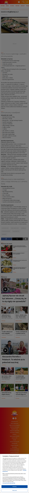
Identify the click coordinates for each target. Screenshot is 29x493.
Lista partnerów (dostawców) (9, 483)
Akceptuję (14, 486)
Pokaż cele (14, 490)
